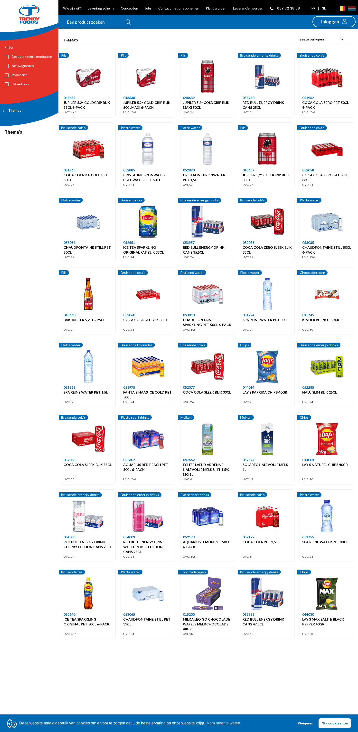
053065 (129, 614)
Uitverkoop (20, 84)
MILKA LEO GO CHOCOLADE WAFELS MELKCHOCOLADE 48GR (206, 624)
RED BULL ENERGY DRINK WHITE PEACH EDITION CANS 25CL (144, 547)
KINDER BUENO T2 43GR (322, 320)
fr (313, 8)
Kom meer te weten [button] (223, 723)
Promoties (19, 75)
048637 (248, 170)
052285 (308, 387)
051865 (69, 387)
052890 (189, 170)
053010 (189, 315)
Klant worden (216, 8)
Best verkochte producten (31, 56)
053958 (248, 614)
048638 (129, 98)
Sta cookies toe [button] (335, 723)
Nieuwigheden (22, 66)
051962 (308, 98)
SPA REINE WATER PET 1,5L (86, 392)
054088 (69, 537)
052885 (129, 170)
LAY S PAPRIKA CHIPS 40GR (265, 392)
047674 (248, 460)
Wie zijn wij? (72, 8)
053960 (248, 98)
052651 (129, 242)
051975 (129, 387)
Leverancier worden (248, 8)
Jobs (148, 8)
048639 (189, 98)
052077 (189, 387)
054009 (129, 537)
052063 (69, 460)
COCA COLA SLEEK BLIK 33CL (207, 392)
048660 (69, 315)
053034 (69, 242)
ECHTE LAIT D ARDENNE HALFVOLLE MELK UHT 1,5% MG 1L (206, 469)
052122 (248, 537)
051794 (248, 315)
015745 (308, 315)
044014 (248, 387)
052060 (129, 315)
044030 (308, 614)
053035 (308, 242)
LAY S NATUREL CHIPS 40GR (325, 465)
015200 (189, 614)
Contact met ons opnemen (178, 8)
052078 (248, 242)
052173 (189, 537)
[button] (334, 21)
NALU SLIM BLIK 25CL (319, 392)
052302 (129, 460)
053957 (189, 242)
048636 (69, 98)
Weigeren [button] (305, 723)
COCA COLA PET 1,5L (260, 542)
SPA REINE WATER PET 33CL (325, 542)
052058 (308, 170)
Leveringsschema (101, 8)
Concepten (129, 8)
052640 (69, 614)
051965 (69, 170)
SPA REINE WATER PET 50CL (265, 320)
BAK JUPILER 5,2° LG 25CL (84, 320)
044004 (308, 460)
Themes (14, 110)
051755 (308, 537)
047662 (189, 460)
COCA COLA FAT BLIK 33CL (145, 320)
